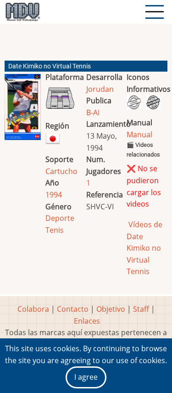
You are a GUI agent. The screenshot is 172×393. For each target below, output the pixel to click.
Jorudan (100, 89)
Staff (141, 309)
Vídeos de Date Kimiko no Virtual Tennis (144, 247)
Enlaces (87, 321)
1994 (53, 195)
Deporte (59, 218)
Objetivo (110, 309)
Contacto (73, 309)
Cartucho (61, 171)
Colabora (33, 309)
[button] (23, 110)
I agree (86, 377)
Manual (139, 134)
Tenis (54, 230)
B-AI (93, 112)
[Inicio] (22, 12)
